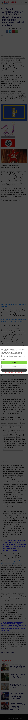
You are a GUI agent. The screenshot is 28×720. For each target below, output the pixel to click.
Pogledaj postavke (14, 370)
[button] (26, 347)
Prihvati (14, 362)
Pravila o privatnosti (8, 372)
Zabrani (14, 366)
